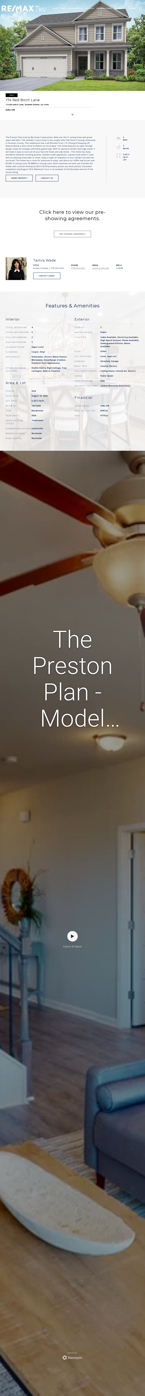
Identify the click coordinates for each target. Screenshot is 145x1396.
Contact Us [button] (47, 178)
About (56, 8)
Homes (63, 8)
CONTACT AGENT (47, 276)
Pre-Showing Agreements (72, 234)
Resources (89, 8)
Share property (19, 178)
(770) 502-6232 (78, 268)
